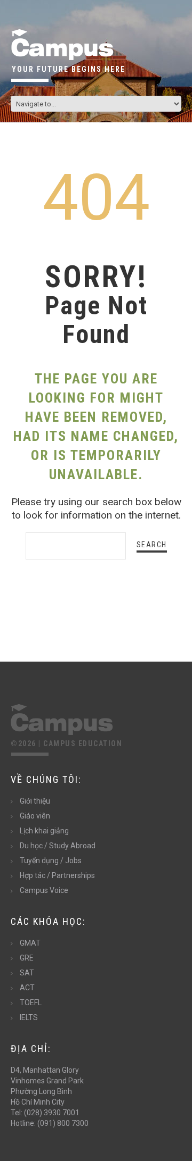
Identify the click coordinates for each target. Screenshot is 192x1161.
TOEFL (31, 1002)
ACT (27, 987)
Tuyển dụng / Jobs (51, 860)
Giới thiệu (35, 801)
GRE (27, 958)
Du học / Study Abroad (57, 845)
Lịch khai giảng (44, 830)
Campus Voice (44, 890)
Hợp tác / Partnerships (57, 875)
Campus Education (82, 743)
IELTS (29, 1017)
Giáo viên (35, 816)
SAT (27, 972)
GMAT (30, 943)
